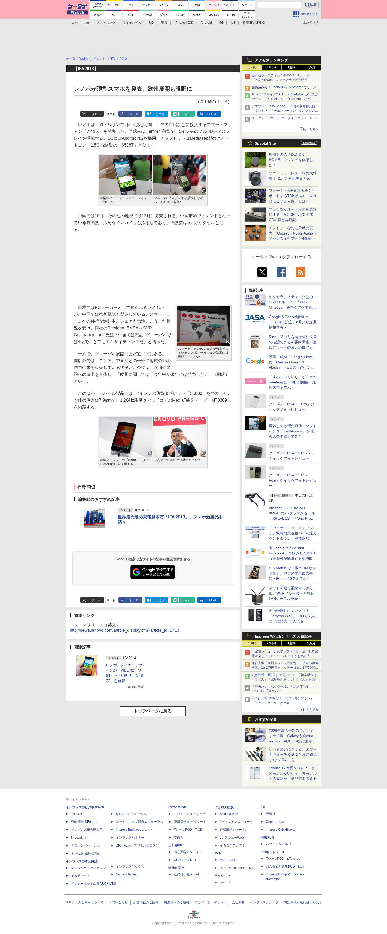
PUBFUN (267, 837)
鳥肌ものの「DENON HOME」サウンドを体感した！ (291, 159)
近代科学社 (176, 868)
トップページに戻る (153, 711)
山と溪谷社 (176, 845)
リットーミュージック (189, 814)
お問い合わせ (118, 902)
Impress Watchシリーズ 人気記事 (283, 636)
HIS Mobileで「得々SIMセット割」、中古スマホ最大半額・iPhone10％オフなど (292, 573)
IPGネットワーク (273, 852)
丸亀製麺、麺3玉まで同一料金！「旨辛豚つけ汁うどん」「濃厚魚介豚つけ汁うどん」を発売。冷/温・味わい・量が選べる (284, 679)
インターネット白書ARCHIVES (93, 884)
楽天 (164, 23)
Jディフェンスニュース (236, 822)
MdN (218, 853)
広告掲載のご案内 (145, 902)
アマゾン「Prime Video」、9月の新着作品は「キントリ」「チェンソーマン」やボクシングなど (285, 110)
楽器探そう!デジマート (190, 822)
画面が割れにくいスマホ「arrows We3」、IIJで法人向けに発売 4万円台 (292, 616)
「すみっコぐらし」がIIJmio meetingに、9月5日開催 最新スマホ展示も (292, 382)
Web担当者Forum (83, 822)
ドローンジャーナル (85, 845)
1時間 (252, 67)
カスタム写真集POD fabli (285, 866)
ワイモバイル (132, 23)
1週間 (291, 67)
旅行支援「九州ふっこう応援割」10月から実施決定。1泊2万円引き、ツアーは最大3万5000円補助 (285, 667)
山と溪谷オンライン (188, 852)
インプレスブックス (130, 866)
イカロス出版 (224, 807)
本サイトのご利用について (84, 902)
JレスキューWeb (232, 837)
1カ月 (311, 67)
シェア (134, 114)
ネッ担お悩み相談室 (85, 853)
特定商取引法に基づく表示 (303, 902)
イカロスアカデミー (234, 845)
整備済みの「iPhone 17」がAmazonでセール (284, 87)
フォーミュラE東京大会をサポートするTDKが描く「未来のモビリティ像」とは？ (293, 195)
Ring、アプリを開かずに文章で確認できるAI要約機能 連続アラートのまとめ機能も (293, 342)
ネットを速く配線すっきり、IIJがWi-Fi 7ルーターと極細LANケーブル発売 (293, 593)
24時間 (272, 67)
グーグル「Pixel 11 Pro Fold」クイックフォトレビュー (293, 480)
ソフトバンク (105, 23)
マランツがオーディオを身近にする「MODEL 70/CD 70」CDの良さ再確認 (293, 214)
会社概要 (238, 902)
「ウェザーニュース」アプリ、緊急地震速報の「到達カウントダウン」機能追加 (293, 533)
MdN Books (228, 860)
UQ (151, 23)
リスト (111, 114)
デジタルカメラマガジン (88, 868)
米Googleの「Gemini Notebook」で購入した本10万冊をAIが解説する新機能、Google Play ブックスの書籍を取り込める (292, 558)
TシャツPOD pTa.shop (283, 858)
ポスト (95, 114)
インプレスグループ (264, 902)
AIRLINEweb (229, 814)
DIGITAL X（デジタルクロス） (137, 845)
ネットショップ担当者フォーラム (139, 822)
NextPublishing (127, 874)
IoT (233, 23)
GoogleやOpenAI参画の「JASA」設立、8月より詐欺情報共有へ (293, 322)
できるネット (80, 876)
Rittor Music (177, 807)
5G (221, 23)
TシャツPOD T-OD (188, 829)
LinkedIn (212, 114)
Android (206, 23)
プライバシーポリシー (210, 902)
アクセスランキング (271, 60)
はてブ (160, 114)
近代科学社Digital (186, 874)
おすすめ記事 (266, 719)
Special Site (265, 143)
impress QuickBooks (280, 829)
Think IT (76, 814)
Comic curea (275, 822)
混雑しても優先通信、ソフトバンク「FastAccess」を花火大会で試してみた (293, 431)
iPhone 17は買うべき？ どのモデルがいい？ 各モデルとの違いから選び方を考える (293, 773)
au (87, 23)
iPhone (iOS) (184, 23)
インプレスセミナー (130, 837)
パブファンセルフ (278, 844)
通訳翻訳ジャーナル (234, 829)
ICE (263, 807)
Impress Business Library (134, 829)
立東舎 (178, 837)
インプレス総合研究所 (87, 829)
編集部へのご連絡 (176, 902)
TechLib (225, 882)
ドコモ (73, 23)
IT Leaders (78, 837)
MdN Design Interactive (236, 868)
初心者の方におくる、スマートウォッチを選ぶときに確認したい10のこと (293, 754)
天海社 (270, 814)
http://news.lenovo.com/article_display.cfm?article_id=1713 (124, 630)
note (186, 114)
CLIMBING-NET (185, 860)
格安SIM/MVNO (254, 23)
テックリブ (222, 876)
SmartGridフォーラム (131, 814)
